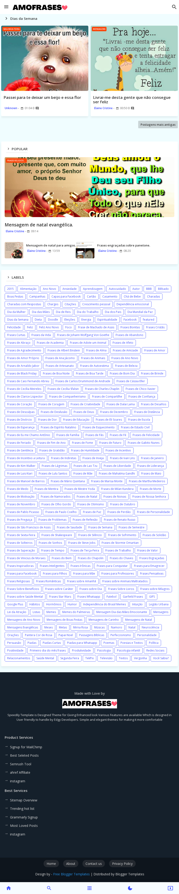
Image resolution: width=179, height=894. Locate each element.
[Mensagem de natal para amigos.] (14, 250)
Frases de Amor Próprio (23, 358)
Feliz (30, 327)
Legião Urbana (159, 604)
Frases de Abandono (129, 335)
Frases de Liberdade (117, 466)
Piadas (32, 643)
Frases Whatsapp (88, 597)
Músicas (99, 627)
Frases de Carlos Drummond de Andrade (82, 381)
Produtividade (81, 650)
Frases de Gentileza (20, 450)
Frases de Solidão (154, 535)
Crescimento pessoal (96, 304)
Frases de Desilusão (54, 412)
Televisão (106, 658)
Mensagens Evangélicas (22, 627)
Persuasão (14, 643)
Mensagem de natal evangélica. (39, 225)
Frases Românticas (48, 581)
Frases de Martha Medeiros (147, 481)
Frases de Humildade (85, 450)
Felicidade (14, 327)
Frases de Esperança (20, 427)
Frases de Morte (150, 489)
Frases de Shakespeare (56, 535)
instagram (17, 781)
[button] (174, 7)
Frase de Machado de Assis (96, 327)
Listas (36, 612)
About (70, 863)
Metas (63, 627)
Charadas (153, 296)
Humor (72, 604)
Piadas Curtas (52, 643)
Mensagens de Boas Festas (64, 620)
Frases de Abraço (19, 343)
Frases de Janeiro (152, 458)
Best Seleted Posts (24, 755)
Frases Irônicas (80, 566)
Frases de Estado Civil (135, 427)
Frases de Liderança (150, 466)
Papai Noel (66, 635)
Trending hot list (22, 808)
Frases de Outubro (122, 504)
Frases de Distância (147, 412)
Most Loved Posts (24, 825)
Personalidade (147, 635)
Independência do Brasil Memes (104, 604)
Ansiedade (69, 289)
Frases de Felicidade (146, 435)
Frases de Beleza (126, 366)
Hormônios (53, 604)
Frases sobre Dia (90, 589)
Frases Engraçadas (151, 558)
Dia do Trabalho (88, 312)
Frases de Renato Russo (119, 520)
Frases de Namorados (55, 497)
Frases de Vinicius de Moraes (26, 558)
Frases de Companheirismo (67, 396)
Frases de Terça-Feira (85, 550)
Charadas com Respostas (24, 304)
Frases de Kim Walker (21, 466)
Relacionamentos (18, 658)
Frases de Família (67, 435)
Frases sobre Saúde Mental (25, 597)
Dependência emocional (133, 304)
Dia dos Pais (113, 312)
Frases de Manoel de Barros (26, 481)
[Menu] (6, 7)
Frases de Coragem (51, 404)
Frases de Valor (147, 550)
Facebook (130, 320)
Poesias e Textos (131, 643)
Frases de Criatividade (85, 404)
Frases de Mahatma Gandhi (117, 473)
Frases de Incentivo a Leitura (26, 458)
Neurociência (150, 627)
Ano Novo (49, 289)
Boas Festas (15, 296)
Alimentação (28, 289)
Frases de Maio (151, 473)
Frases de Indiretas (63, 458)
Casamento (109, 296)
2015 (10, 289)
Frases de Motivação (20, 497)
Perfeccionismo (120, 635)
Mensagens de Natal (138, 620)
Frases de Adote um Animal (88, 343)
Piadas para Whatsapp (82, 643)
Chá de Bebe (132, 296)
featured (148, 320)
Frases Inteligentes (52, 566)
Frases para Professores (117, 573)
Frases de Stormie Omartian (120, 543)
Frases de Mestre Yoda (80, 489)
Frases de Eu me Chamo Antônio (28, 435)
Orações (13, 635)
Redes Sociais (155, 650)
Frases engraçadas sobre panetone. (123, 245)
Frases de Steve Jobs (81, 543)
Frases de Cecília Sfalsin (63, 389)
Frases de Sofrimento (122, 535)
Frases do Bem (62, 558)
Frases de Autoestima (94, 366)
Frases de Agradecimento (24, 350)
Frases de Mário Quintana (68, 481)
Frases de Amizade (125, 350)
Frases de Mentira (46, 489)
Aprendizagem (93, 289)
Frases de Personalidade (153, 512)
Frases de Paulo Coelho (61, 512)
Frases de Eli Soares (109, 420)
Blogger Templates (129, 874)
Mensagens (160, 612)
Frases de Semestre (132, 527)
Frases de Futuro (110, 443)
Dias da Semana (17, 320)
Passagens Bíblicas (91, 635)
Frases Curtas (16, 335)
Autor (136, 289)
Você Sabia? (161, 658)
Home (51, 863)
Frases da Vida (41, 335)
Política (153, 643)
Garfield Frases (133, 597)
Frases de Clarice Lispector (25, 396)
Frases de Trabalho (118, 550)
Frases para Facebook (22, 573)
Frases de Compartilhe (107, 396)
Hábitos (34, 604)
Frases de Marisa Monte (107, 481)
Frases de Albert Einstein (64, 350)
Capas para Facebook (66, 296)
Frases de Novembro (21, 504)
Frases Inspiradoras (20, 566)
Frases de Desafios (153, 404)
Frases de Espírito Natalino (58, 427)
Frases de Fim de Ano (51, 443)
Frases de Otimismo (90, 504)
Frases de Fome (82, 443)
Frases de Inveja (93, 458)
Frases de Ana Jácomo (60, 358)
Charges (52, 304)
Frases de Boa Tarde (89, 373)
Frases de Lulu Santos (53, 473)
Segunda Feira (69, 658)
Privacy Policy (122, 863)
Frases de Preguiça (19, 520)
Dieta (38, 320)
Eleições (69, 320)
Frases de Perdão (119, 512)
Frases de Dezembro (114, 412)
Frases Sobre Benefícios (23, 589)
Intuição (137, 604)
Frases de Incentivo (118, 450)
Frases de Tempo (52, 550)
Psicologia (104, 650)
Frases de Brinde (152, 373)
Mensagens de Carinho (104, 620)
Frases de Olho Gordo (56, 504)
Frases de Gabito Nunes (143, 443)
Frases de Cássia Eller (131, 381)
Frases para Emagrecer (149, 566)
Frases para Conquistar (112, 566)
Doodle (53, 320)
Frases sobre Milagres (154, 589)
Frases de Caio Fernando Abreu (28, 381)
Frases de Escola (139, 420)
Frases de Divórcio (19, 420)
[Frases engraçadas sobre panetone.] (85, 250)
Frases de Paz (92, 512)
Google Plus (15, 604)
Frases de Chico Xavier (140, 389)
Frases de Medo (17, 489)
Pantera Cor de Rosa (38, 635)
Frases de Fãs (94, 435)
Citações (70, 304)
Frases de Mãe (83, 473)
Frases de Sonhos (50, 543)
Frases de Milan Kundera (117, 489)
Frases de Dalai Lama (121, 404)
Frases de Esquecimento (99, 427)
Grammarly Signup (24, 817)
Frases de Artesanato (60, 366)
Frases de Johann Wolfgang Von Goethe (83, 335)
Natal (131, 627)
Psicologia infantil (128, 650)
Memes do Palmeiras (76, 612)
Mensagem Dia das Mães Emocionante (121, 612)
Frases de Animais (93, 358)
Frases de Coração (19, 404)
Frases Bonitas (130, 327)
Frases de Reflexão (85, 520)
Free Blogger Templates (71, 874)
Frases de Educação (76, 420)
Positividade (15, 650)
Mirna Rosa (80, 627)
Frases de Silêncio (90, 535)
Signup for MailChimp (26, 747)
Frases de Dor (47, 420)
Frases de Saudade (69, 527)
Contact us (94, 863)
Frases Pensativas (151, 573)
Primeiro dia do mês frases (48, 650)
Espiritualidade (107, 320)
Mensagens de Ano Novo (23, 620)
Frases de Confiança (141, 396)
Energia (86, 320)
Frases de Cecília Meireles (24, 389)
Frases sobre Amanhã (81, 581)
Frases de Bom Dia (122, 373)
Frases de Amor (154, 350)
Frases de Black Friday (22, 373)
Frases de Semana (100, 527)
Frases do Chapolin (90, 558)
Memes (51, 612)
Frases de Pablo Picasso (23, 512)
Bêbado (163, 289)
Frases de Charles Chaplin (102, 389)
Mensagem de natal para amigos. (51, 245)
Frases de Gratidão (52, 450)
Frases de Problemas (52, 520)
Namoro (116, 627)
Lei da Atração (16, 612)
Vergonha (140, 658)
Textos (123, 658)
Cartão (91, 296)
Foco (68, 327)
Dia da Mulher (16, 312)
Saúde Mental (45, 658)
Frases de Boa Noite (56, 373)
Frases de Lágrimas (54, 466)
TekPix (89, 658)
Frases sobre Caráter (59, 589)
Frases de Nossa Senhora (149, 497)
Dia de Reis (63, 312)
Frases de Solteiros (19, 543)
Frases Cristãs (155, 327)
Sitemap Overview (23, 800)
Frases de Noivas (114, 497)
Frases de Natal (87, 497)
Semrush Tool (20, 764)
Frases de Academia (50, 343)
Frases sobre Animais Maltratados (125, 581)
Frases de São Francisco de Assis (29, 527)
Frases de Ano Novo (124, 358)
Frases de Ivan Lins (122, 458)
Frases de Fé (118, 435)
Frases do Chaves (121, 558)
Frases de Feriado (19, 443)
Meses (48, 627)
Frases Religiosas (18, 581)
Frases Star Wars (60, 597)
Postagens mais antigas (158, 124)
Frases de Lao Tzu (85, 466)
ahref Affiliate (20, 772)
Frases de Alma (96, 350)
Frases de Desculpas (20, 412)
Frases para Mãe (84, 573)
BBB (149, 289)
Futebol (112, 597)
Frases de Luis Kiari (19, 473)
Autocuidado (117, 289)
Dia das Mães (41, 312)
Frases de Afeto (123, 343)
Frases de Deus (84, 412)
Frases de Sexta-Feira (21, 535)
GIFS (152, 597)
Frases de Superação (21, 550)
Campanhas (37, 296)
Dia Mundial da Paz (140, 312)
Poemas (108, 643)
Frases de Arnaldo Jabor (23, 366)
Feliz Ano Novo (49, 327)
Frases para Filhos (55, 573)
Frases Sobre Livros (121, 589)
